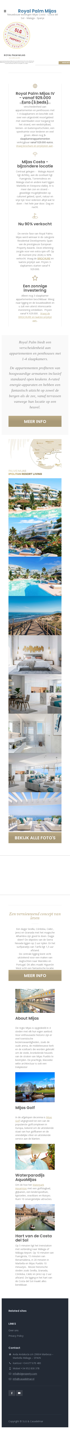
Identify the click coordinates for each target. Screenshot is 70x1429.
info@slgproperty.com (25, 1373)
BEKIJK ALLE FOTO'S (35, 838)
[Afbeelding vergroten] (35, 458)
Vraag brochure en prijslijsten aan (34, 145)
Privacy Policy (15, 1335)
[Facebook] (11, 1393)
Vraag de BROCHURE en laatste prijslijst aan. (35, 317)
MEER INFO (35, 421)
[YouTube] (19, 1393)
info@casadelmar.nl (23, 1378)
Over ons (13, 1330)
